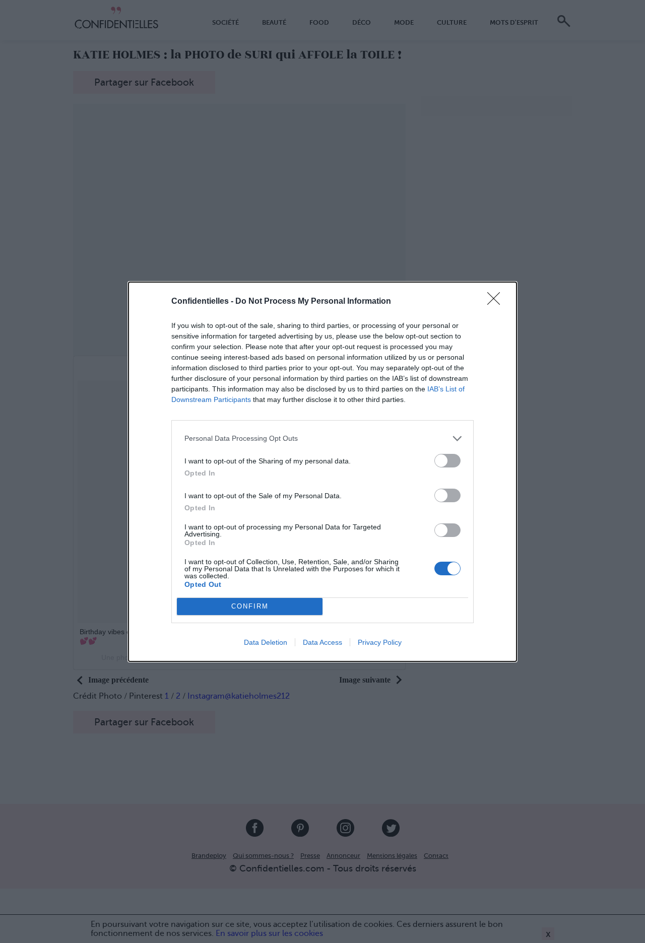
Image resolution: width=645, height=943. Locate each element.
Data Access (322, 642)
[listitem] (322, 438)
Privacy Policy (380, 642)
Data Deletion (265, 642)
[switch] (447, 460)
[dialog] (322, 471)
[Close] (496, 301)
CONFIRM (250, 606)
